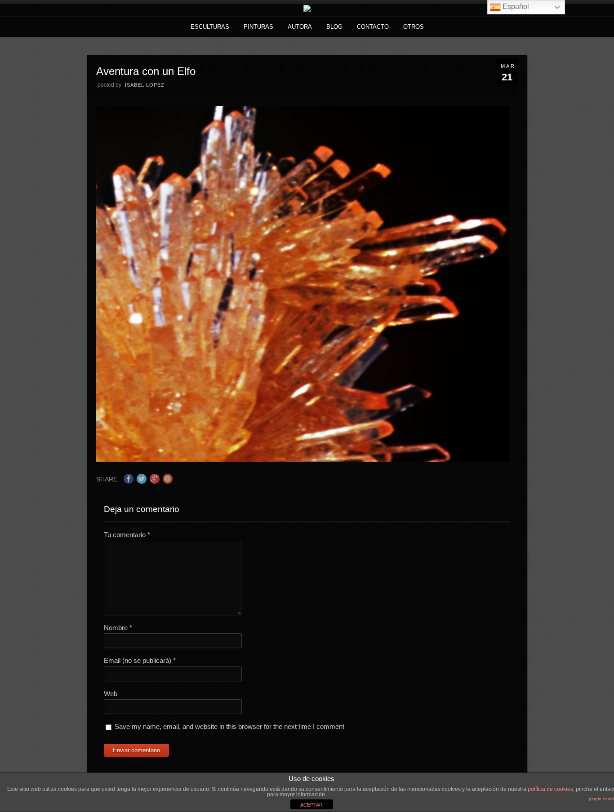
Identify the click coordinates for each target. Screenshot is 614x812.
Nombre (118, 627)
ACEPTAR (311, 805)
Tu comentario (127, 534)
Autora (300, 26)
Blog (334, 26)
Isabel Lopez (145, 85)
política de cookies (550, 789)
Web (110, 693)
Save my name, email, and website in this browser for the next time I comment (229, 726)
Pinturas (258, 26)
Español (515, 6)
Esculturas (210, 26)
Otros (413, 26)
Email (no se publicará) (140, 660)
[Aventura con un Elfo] (303, 459)
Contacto (373, 26)
